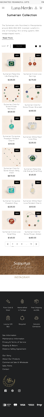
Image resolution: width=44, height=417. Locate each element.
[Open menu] (4, 7)
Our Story (6, 356)
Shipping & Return (10, 346)
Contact (5, 369)
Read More (8, 38)
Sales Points (7, 366)
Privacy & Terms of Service (14, 342)
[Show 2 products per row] (40, 46)
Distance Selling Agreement (14, 349)
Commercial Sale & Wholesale (15, 362)
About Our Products (11, 359)
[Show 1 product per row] (36, 46)
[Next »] (36, 244)
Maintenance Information (13, 339)
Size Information (9, 335)
